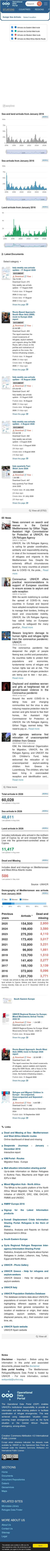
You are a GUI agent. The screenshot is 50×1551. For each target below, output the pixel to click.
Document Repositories (13, 1479)
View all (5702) (39, 510)
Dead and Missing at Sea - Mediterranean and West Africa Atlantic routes (26, 1134)
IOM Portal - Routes (14, 1158)
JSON (44, 117)
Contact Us (7, 1528)
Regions (39, 9)
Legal (4, 1536)
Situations (8, 9)
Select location (29, 17)
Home (5, 1471)
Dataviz (5, 1483)
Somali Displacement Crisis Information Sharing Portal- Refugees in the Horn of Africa (26, 1223)
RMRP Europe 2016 (14, 1203)
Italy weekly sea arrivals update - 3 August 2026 (23, 422)
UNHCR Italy (10, 1287)
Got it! (40, 1546)
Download (19, 276)
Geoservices (8, 1487)
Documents (7, 1475)
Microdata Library (10, 1506)
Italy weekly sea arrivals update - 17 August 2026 (24, 268)
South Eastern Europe (24, 998)
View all (43, 1336)
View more (11, 787)
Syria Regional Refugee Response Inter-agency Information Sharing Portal (26, 1247)
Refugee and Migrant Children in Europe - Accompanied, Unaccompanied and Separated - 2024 (27, 1096)
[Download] (6, 273)
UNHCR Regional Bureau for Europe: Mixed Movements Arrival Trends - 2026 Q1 (29, 1016)
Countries (24, 9)
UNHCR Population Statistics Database (24, 1293)
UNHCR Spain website (16, 1326)
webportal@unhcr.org (12, 1379)
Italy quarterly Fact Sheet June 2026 (21, 467)
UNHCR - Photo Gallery (16, 1265)
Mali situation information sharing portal (25, 1168)
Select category (11, 261)
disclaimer (34, 1366)
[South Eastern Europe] (7, 1000)
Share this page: (19, 304)
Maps (4, 1491)
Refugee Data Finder (12, 1509)
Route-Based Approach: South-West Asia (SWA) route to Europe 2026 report (23, 315)
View (29, 276)
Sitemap (6, 1532)
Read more (27, 627)
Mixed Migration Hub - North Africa (22, 1184)
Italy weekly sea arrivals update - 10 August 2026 (24, 378)
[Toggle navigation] (45, 4)
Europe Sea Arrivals (12, 17)
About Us (6, 1524)
